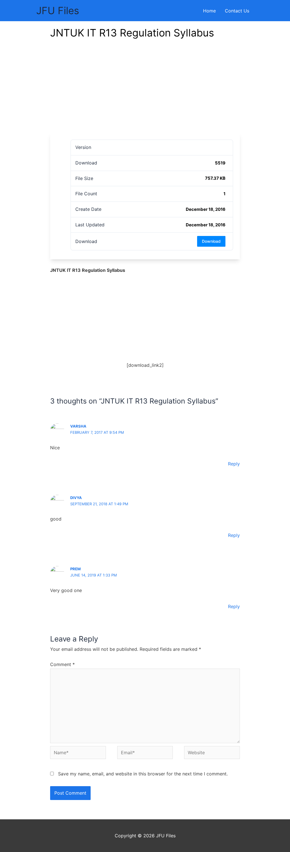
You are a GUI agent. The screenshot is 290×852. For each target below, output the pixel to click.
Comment (62, 664)
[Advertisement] (145, 90)
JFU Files (57, 10)
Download (211, 241)
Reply (234, 464)
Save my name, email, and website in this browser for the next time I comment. (143, 774)
